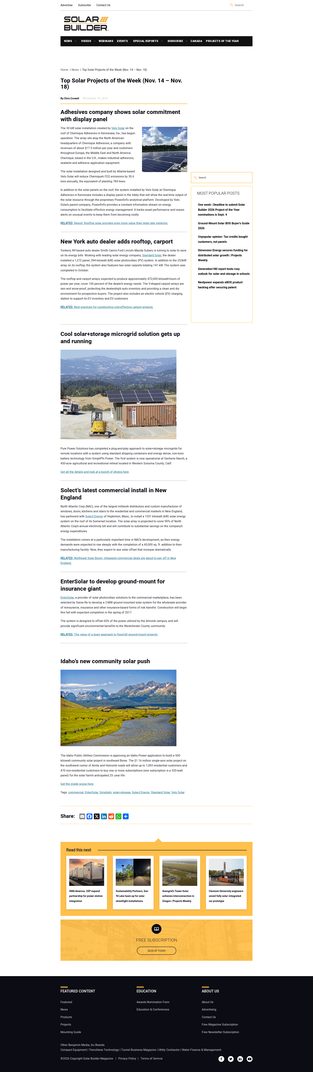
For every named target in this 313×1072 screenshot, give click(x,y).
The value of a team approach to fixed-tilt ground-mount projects (109, 634)
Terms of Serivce (152, 1058)
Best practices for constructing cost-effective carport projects (106, 307)
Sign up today (157, 951)
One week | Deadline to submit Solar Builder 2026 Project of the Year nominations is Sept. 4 (221, 210)
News (68, 41)
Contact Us (103, 5)
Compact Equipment (73, 1050)
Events (122, 41)
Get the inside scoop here (76, 784)
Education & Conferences (153, 1009)
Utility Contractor (169, 1050)
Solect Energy (94, 516)
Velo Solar (118, 128)
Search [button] (232, 5)
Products (66, 1017)
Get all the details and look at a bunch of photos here (94, 472)
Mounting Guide (70, 1032)
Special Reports (145, 41)
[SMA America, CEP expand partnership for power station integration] (86, 872)
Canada (196, 41)
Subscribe (84, 5)
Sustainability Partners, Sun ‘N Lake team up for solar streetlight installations (132, 896)
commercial (76, 792)
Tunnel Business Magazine (138, 1050)
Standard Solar (151, 255)
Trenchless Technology (104, 1050)
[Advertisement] (218, 380)
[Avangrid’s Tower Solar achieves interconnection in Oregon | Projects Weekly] (179, 872)
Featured (66, 1002)
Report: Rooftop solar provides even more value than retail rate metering (114, 223)
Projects (65, 1024)
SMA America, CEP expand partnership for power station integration (86, 896)
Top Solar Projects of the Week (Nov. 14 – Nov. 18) (121, 84)
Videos (86, 41)
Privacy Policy (127, 1058)
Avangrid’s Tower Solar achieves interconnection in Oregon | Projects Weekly (178, 896)
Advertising (209, 1009)
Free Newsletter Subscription (220, 1032)
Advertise (66, 5)
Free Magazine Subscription (220, 1024)
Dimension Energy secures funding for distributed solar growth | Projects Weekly (223, 255)
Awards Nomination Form (153, 1002)
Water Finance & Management (201, 1050)
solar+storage (122, 792)
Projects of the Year (222, 41)
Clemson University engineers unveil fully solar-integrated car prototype (226, 896)
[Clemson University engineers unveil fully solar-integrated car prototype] (226, 872)
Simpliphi (105, 792)
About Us (207, 1002)
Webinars (106, 41)
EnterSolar (67, 598)
